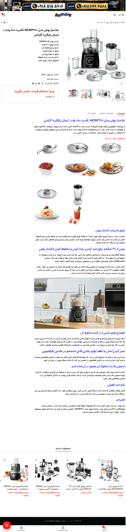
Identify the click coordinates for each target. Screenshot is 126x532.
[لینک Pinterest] (39, 83)
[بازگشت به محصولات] (4, 22)
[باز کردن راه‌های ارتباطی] (7, 525)
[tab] (121, 113)
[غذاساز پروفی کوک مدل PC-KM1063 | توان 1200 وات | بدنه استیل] (78, 470)
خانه (123, 22)
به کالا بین (70, 521)
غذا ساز (100, 22)
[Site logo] (63, 14)
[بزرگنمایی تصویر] (121, 83)
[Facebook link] (45, 83)
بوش (75, 133)
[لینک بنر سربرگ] (63, 5)
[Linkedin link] (35, 83)
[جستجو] (114, 14)
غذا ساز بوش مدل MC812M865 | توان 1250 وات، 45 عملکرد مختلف (110, 489)
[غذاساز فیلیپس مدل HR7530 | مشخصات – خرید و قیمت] (15, 470)
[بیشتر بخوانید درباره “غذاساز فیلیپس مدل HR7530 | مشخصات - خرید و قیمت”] (4, 460)
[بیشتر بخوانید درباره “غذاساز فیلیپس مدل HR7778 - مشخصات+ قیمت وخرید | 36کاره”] (36, 460)
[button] (123, 58)
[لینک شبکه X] (42, 83)
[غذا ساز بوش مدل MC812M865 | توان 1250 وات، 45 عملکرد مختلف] (110, 470)
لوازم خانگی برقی (111, 22)
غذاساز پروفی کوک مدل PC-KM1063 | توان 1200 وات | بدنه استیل (78, 489)
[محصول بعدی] (1, 22)
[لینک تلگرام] (32, 83)
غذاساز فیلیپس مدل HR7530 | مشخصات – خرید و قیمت (16, 488)
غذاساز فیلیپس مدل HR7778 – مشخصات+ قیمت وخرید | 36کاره (48, 489)
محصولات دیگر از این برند (114, 138)
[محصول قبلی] (7, 22)
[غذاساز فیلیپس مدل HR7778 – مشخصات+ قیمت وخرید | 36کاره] (47, 470)
